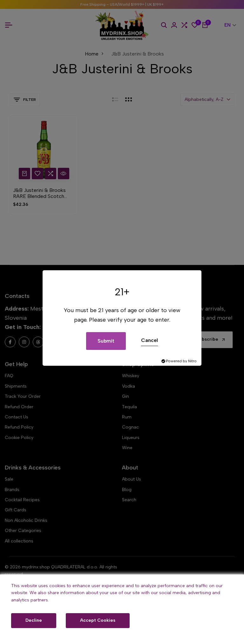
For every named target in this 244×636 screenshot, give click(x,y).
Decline (33, 620)
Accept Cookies (97, 620)
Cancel (149, 340)
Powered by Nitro (181, 361)
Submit (106, 341)
